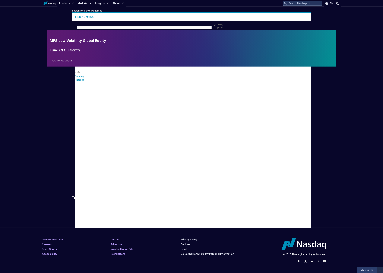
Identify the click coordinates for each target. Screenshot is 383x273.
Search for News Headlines (87, 10)
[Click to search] (307, 16)
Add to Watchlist (62, 61)
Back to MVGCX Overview (105, 178)
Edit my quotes (219, 26)
